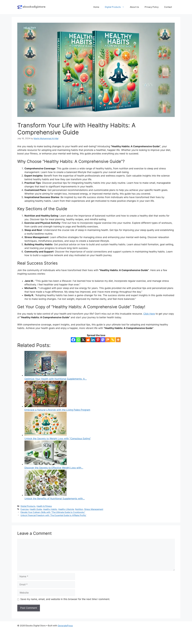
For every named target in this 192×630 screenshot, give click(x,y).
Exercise (25, 509)
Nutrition (79, 509)
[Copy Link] (112, 339)
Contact (168, 7)
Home (96, 7)
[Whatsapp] (78, 339)
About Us (134, 7)
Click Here (149, 313)
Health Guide (36, 509)
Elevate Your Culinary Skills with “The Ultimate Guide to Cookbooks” (53, 512)
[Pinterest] (97, 339)
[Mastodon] (102, 339)
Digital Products (113, 7)
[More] (118, 339)
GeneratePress (65, 625)
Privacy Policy (152, 7)
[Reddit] (88, 339)
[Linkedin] (93, 339)
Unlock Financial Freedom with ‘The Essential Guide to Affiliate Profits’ (53, 515)
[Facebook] (73, 339)
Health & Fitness (44, 506)
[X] (83, 339)
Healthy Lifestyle (66, 509)
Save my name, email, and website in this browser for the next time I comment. (65, 599)
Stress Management (93, 509)
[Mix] (107, 339)
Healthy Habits (50, 509)
